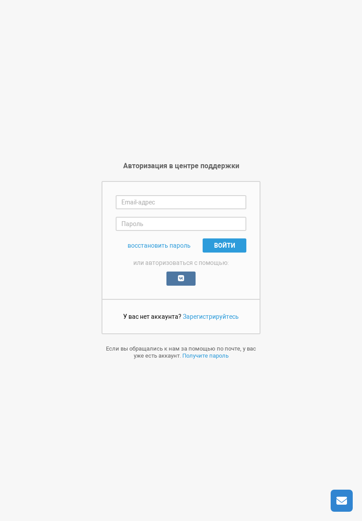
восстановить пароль (159, 245)
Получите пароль (205, 355)
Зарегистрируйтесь (211, 316)
